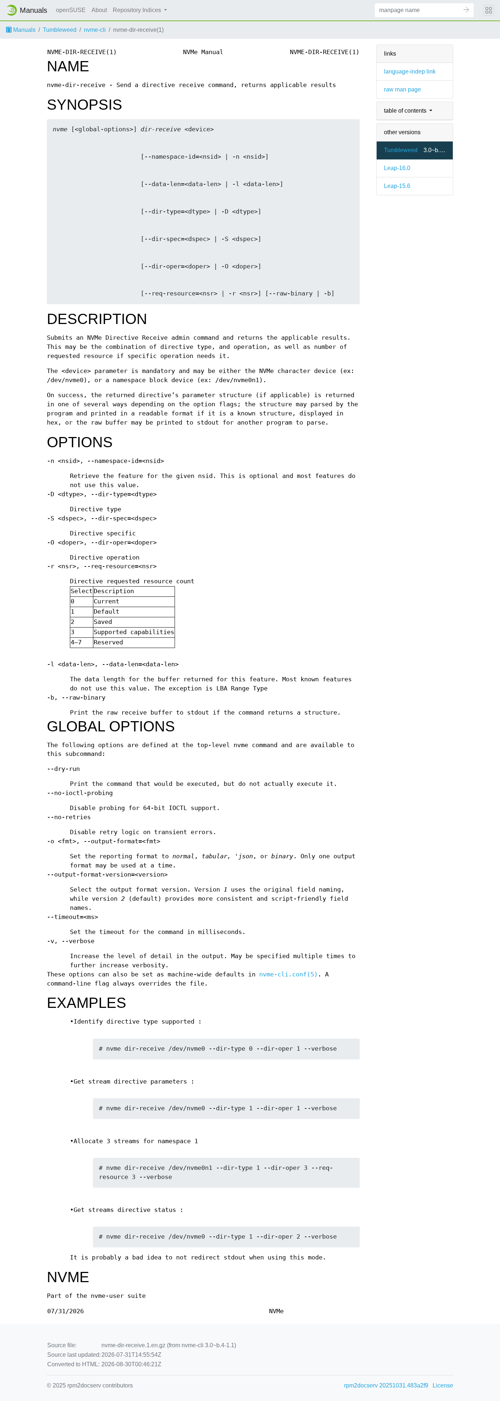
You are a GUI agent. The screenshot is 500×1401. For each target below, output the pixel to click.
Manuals (24, 30)
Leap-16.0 (397, 168)
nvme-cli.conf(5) (288, 974)
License (443, 1385)
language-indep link (410, 71)
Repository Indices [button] (138, 10)
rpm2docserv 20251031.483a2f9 (386, 1385)
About (99, 10)
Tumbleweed (60, 30)
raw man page (402, 89)
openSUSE (71, 10)
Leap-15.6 (397, 186)
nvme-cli (95, 30)
